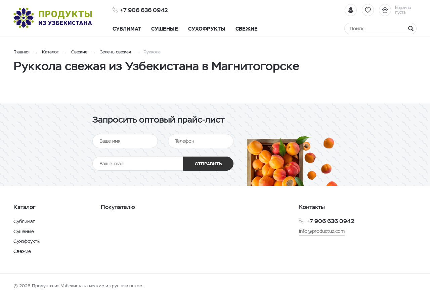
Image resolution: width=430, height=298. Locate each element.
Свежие (79, 52)
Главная (21, 52)
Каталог (50, 52)
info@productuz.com (322, 231)
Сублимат (24, 221)
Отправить (208, 164)
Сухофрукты (27, 241)
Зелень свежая (115, 52)
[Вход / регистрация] (351, 10)
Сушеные (23, 231)
